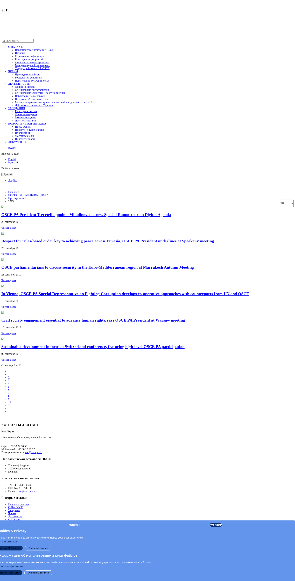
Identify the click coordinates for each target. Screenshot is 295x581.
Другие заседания (25, 120)
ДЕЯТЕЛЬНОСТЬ (19, 83)
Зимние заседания (25, 117)
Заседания (14, 510)
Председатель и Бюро (27, 74)
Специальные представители (32, 89)
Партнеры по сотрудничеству (32, 80)
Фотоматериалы (24, 135)
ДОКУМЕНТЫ (17, 142)
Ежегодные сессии (26, 111)
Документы (15, 516)
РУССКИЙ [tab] (216, 525)
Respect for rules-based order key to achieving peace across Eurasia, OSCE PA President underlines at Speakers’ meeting (107, 241)
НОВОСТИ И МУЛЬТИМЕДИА (27, 123)
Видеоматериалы (25, 138)
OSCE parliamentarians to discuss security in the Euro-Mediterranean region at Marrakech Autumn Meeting (97, 267)
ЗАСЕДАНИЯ (16, 108)
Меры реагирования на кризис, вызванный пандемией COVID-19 (53, 102)
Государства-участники (28, 77)
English (12, 159)
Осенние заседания (26, 114)
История (20, 53)
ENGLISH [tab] (74, 525)
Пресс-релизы (23, 126)
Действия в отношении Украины (34, 105)
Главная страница (18, 504)
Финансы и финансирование (32, 62)
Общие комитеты (25, 86)
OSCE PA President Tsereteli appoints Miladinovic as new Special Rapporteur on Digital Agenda (86, 214)
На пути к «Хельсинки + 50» (32, 99)
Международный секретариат (32, 65)
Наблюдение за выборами (30, 96)
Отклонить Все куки (38, 572)
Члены (12, 513)
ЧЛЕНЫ (13, 71)
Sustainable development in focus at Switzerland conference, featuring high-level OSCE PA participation (93, 346)
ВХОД (12, 147)
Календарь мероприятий (29, 59)
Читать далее (8, 227)
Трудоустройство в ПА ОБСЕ (32, 68)
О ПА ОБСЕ (15, 46)
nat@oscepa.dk (33, 452)
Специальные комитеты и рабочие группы (40, 92)
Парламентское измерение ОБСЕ (34, 49)
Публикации (22, 132)
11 (9, 405)
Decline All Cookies (38, 548)
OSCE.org (14, 519)
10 (9, 402)
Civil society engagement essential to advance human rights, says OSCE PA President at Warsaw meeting (93, 320)
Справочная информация (29, 56)
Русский (13, 162)
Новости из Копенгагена (29, 129)
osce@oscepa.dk (26, 491)
